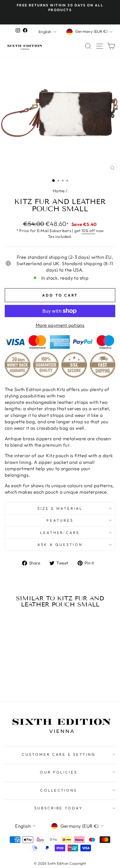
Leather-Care (60, 532)
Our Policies (59, 772)
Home (59, 190)
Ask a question (60, 544)
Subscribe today (58, 808)
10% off (88, 230)
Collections (58, 790)
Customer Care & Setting (58, 754)
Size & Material (60, 508)
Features (60, 520)
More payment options (60, 325)
